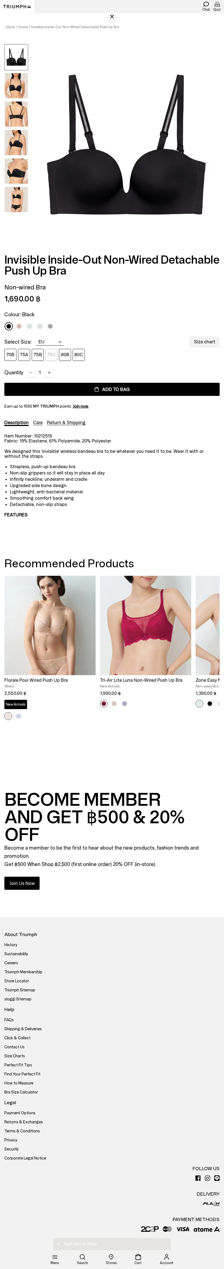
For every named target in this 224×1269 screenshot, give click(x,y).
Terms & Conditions (22, 1131)
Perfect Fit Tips (18, 1065)
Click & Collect (17, 1038)
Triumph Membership (23, 972)
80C (78, 354)
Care (38, 422)
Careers (11, 963)
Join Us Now (22, 883)
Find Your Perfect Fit (22, 1074)
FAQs (9, 1020)
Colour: (19, 314)
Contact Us (14, 1047)
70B (10, 354)
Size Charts (14, 1056)
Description (16, 422)
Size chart (204, 341)
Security (11, 1149)
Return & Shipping (66, 422)
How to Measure (18, 1083)
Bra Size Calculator (21, 1092)
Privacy (10, 1140)
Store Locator (16, 981)
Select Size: (18, 342)
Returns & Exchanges (23, 1122)
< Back (9, 27)
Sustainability (16, 954)
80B (65, 354)
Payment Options (20, 1113)
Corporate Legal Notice (25, 1158)
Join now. (81, 406)
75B (38, 354)
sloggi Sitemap (17, 999)
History (10, 945)
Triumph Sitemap (19, 990)
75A (24, 354)
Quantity (13, 372)
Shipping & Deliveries (23, 1029)
